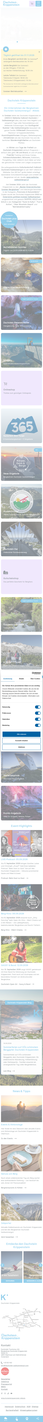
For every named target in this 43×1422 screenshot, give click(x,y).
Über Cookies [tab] (35, 679)
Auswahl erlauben (21, 740)
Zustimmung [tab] (7, 679)
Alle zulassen (21, 734)
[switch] (38, 713)
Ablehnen (21, 747)
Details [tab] (21, 679)
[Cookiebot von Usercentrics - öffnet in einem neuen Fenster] (32, 673)
